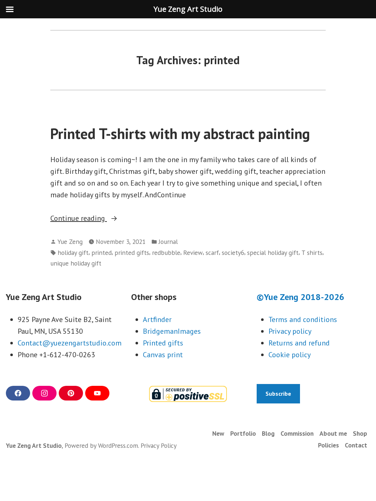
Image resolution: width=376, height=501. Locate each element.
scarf (212, 252)
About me (333, 433)
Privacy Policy (159, 445)
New (218, 433)
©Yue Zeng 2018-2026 (300, 297)
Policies (328, 445)
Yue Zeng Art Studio (34, 445)
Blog (268, 433)
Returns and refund (299, 343)
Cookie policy (289, 354)
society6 (233, 252)
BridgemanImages (172, 331)
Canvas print (163, 354)
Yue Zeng (70, 241)
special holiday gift (273, 252)
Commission (297, 433)
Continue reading (93, 218)
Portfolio (243, 433)
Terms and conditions (302, 319)
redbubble (166, 252)
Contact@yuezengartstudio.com (70, 343)
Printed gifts (163, 343)
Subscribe (278, 393)
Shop (360, 433)
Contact (356, 445)
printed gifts (132, 252)
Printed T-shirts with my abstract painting (180, 133)
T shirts (311, 252)
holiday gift (73, 252)
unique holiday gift (75, 263)
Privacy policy (289, 331)
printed (101, 252)
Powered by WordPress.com (101, 445)
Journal (168, 241)
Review (193, 252)
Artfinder (157, 319)
